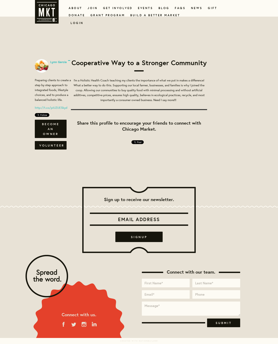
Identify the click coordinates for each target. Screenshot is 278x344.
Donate (76, 15)
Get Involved (116, 8)
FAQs (180, 8)
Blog (163, 8)
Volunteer (51, 145)
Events (145, 8)
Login (77, 23)
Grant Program (106, 15)
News (196, 8)
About (75, 8)
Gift (212, 8)
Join (92, 8)
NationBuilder (148, 341)
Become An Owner (50, 129)
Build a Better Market (153, 15)
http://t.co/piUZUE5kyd (51, 108)
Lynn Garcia (58, 62)
